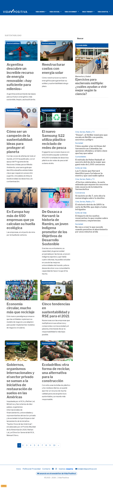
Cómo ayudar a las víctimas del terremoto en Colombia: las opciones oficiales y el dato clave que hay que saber (91, 149)
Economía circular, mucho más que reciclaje (21, 308)
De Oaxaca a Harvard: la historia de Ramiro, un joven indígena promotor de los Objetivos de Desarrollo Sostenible (55, 228)
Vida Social (55, 12)
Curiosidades (80, 157)
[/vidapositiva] (53, 469)
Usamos (62, 469)
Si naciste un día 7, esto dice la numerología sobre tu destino (90, 197)
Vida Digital (103, 12)
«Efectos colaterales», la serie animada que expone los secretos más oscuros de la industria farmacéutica (91, 186)
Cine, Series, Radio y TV (85, 132)
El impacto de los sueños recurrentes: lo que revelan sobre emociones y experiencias (91, 218)
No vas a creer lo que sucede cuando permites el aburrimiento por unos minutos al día (91, 229)
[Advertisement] (56, 4)
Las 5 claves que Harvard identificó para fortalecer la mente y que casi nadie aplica (89, 173)
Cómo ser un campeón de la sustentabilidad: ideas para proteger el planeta (20, 142)
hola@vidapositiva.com (87, 469)
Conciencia (80, 193)
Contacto (46, 469)
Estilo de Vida (80, 168)
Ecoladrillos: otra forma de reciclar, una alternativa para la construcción (56, 373)
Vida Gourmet (71, 12)
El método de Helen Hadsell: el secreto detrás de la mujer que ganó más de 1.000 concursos (90, 162)
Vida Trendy (87, 12)
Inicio (18, 469)
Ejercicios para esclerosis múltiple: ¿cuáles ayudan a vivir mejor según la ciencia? (91, 87)
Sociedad (79, 143)
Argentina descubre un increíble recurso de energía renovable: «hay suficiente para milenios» (20, 77)
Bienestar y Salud (83, 76)
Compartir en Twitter (28, 43)
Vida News (40, 12)
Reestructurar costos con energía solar (53, 69)
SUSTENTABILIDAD (13, 35)
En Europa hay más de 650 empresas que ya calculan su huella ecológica (21, 220)
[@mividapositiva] (56, 469)
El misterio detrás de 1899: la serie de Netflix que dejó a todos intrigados (91, 206)
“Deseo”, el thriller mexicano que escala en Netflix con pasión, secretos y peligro (91, 137)
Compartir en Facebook (34, 43)
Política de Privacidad (31, 469)
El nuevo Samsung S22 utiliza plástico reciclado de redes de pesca (54, 140)
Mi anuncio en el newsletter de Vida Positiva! (56, 474)
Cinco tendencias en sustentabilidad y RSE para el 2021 (56, 310)
